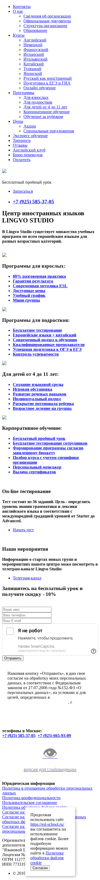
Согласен (40, 868)
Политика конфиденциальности (31, 797)
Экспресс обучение (30, 135)
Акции (29, 126)
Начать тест (23, 530)
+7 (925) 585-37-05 (33, 201)
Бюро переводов (28, 155)
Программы (23, 92)
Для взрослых (36, 97)
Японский (32, 73)
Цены (18, 121)
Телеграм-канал (27, 578)
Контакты (22, 6)
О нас (18, 11)
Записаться (23, 191)
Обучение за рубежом (43, 116)
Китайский (33, 64)
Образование (35, 30)
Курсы (19, 35)
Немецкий (32, 45)
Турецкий (32, 68)
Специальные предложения (48, 131)
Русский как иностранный (47, 78)
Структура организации (45, 25)
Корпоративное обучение (46, 112)
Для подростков (37, 102)
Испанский (33, 54)
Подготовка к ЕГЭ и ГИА (47, 83)
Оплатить (21, 159)
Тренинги (22, 140)
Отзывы (20, 145)
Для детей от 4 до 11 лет (45, 107)
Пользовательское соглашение (29, 802)
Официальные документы (47, 21)
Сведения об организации (47, 16)
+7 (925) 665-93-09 (54, 735)
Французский (35, 49)
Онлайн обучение (39, 88)
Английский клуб (29, 150)
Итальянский (35, 59)
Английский (34, 40)
